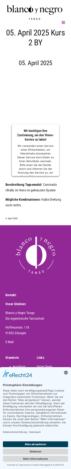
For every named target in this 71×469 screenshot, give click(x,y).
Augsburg (19, 366)
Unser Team (44, 366)
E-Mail (9, 342)
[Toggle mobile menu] (64, 22)
